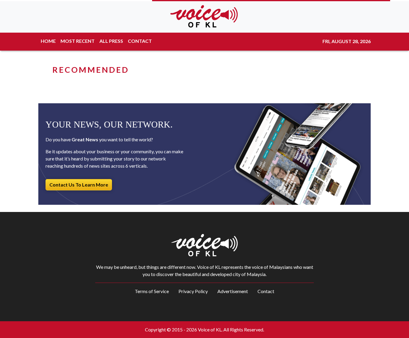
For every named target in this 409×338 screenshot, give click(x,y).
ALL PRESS (111, 41)
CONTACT (140, 41)
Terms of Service (152, 291)
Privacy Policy (193, 291)
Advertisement (232, 291)
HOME (48, 41)
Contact (265, 291)
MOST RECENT (77, 41)
